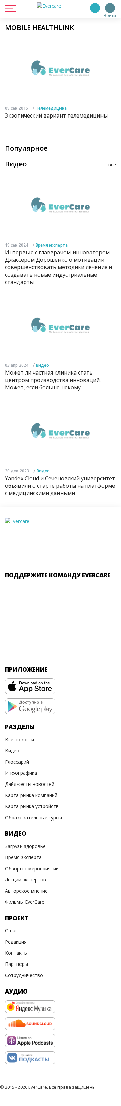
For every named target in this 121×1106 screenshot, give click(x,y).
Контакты (16, 953)
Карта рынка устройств (32, 806)
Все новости (19, 739)
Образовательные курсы (33, 817)
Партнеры (16, 964)
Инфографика (21, 773)
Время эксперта (52, 245)
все (112, 164)
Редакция (16, 941)
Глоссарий (17, 761)
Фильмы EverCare (24, 902)
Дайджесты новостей (29, 784)
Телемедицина (51, 108)
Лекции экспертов (25, 879)
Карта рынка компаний (31, 795)
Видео (42, 365)
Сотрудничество (24, 975)
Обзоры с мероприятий (32, 868)
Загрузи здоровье (25, 846)
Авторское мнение (26, 891)
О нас (11, 930)
